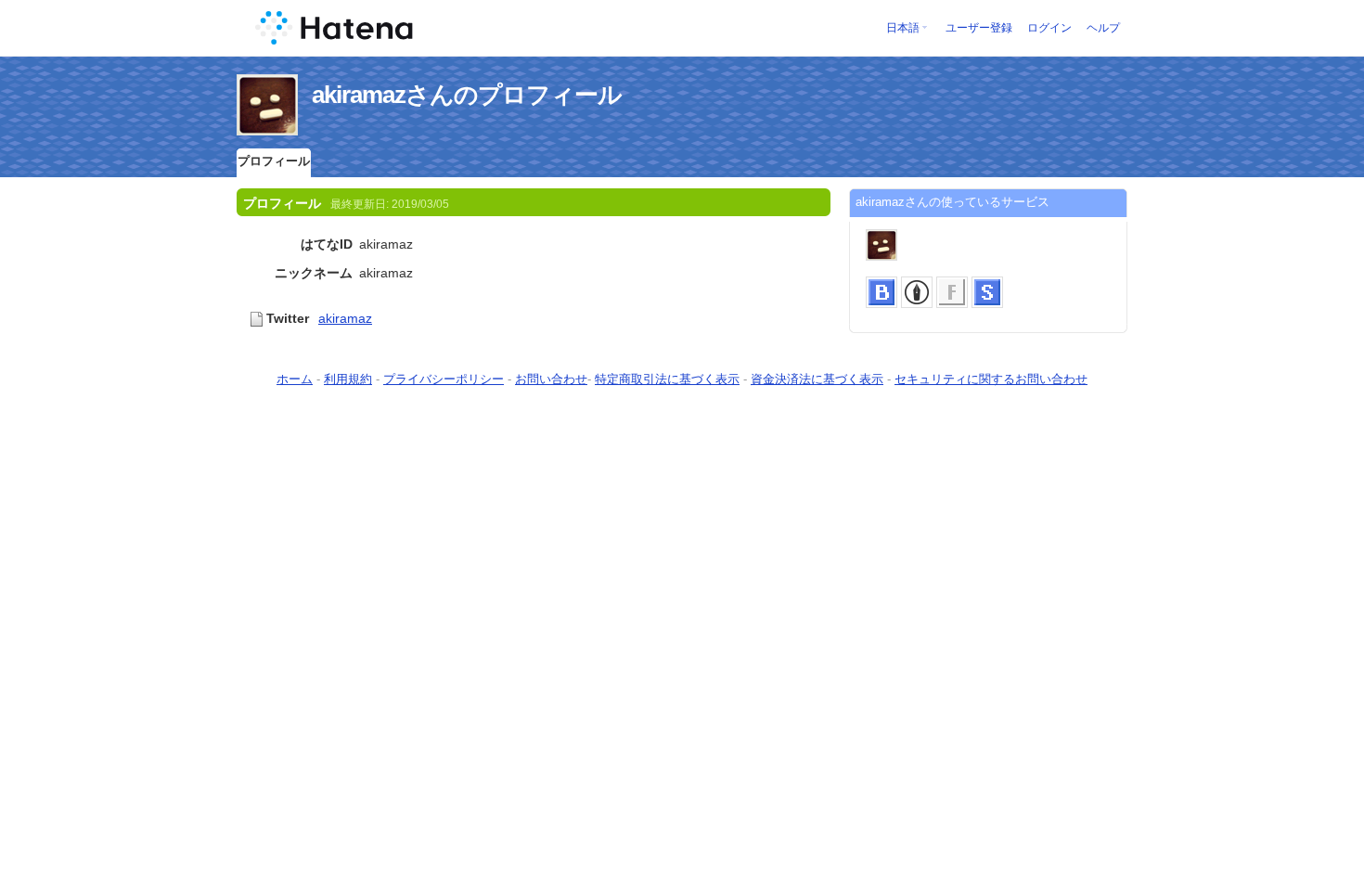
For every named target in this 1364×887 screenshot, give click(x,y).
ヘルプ (1103, 27)
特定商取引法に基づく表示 (667, 379)
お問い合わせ (551, 379)
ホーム (295, 379)
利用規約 (348, 379)
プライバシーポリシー (443, 379)
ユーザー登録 (979, 27)
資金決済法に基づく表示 (817, 379)
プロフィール (274, 161)
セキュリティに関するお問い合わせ (990, 379)
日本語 (903, 27)
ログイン (1049, 27)
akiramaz (345, 318)
